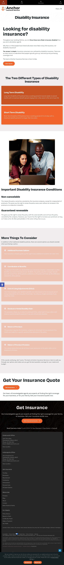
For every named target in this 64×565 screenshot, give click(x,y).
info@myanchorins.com (12, 444)
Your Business (37, 428)
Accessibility (5, 534)
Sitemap (36, 534)
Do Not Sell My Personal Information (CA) (26, 535)
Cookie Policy (22, 534)
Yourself (54, 428)
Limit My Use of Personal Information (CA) (45, 535)
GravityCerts (33, 546)
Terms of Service (29, 534)
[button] (2, 285)
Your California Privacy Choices (9, 535)
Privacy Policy (12, 534)
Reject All (37, 562)
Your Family (46, 428)
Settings (32, 559)
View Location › (7, 447)
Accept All (28, 562)
